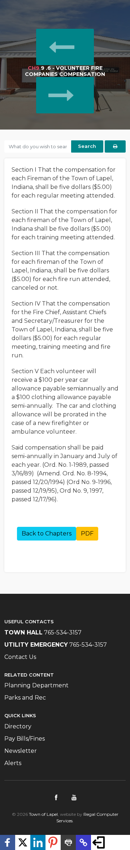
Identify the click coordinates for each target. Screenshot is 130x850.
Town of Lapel (43, 814)
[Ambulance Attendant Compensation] (65, 47)
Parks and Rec (25, 697)
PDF (87, 533)
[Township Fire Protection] (65, 95)
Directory (17, 726)
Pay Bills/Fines (24, 738)
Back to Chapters (47, 533)
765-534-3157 (63, 632)
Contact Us (20, 657)
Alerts (12, 763)
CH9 (33, 68)
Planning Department (36, 685)
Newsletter (20, 750)
